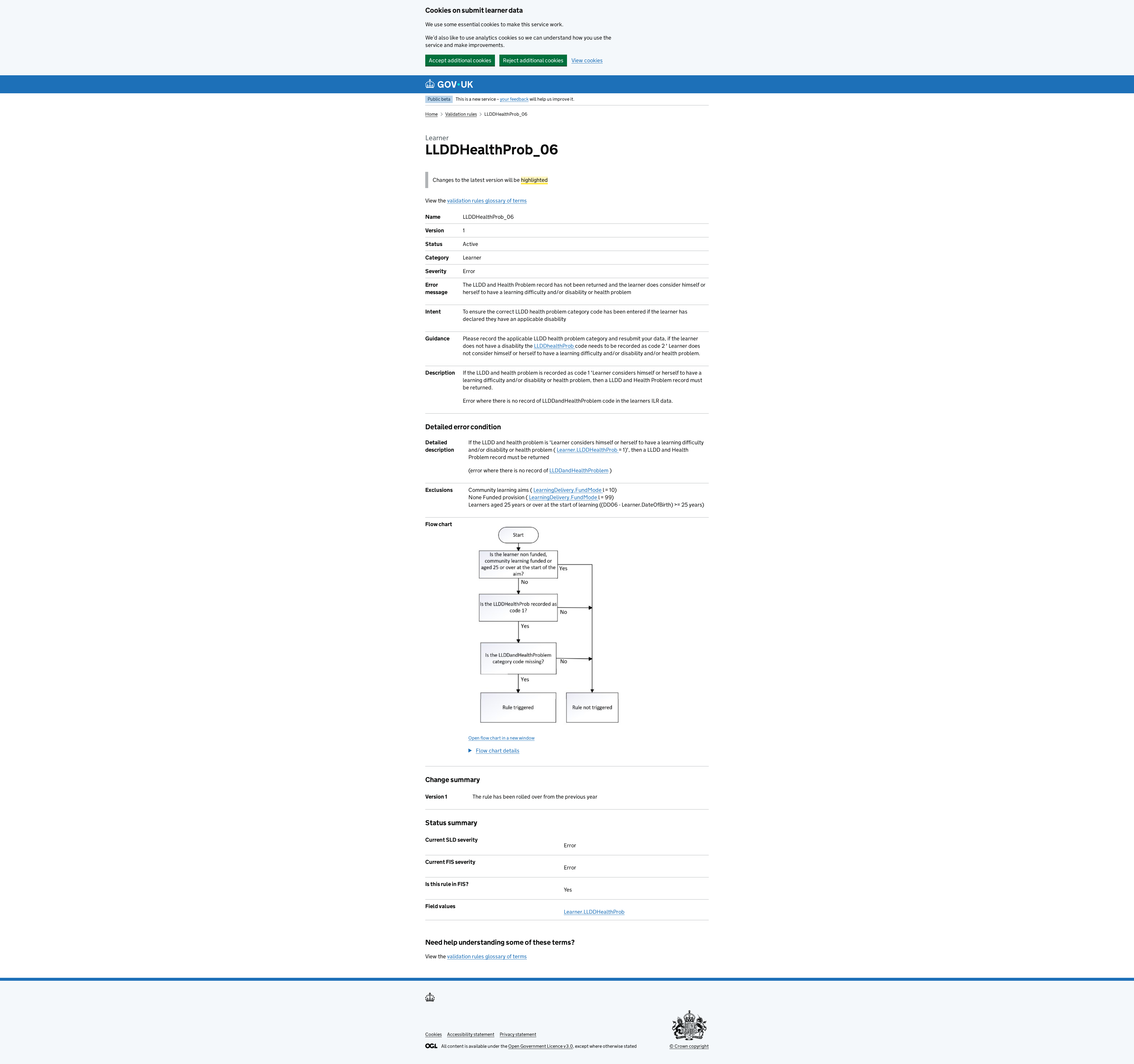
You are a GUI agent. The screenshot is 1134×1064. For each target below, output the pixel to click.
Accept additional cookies (460, 60)
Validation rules (461, 114)
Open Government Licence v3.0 (540, 1046)
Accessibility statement (470, 1034)
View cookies (587, 60)
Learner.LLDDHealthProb (588, 449)
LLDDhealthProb (554, 345)
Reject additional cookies (533, 60)
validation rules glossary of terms (487, 200)
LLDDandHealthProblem (578, 470)
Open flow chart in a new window (501, 738)
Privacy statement (518, 1034)
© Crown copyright (689, 1046)
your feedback (514, 99)
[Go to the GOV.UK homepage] (449, 84)
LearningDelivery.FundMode (568, 490)
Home (431, 114)
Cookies (433, 1034)
